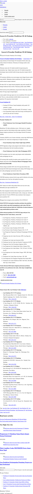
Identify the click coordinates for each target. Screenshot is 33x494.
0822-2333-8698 (12, 380)
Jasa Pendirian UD (10, 44)
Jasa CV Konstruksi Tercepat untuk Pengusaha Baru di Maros (17, 484)
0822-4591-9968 (11, 275)
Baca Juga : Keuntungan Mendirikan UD (9, 182)
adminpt (11, 39)
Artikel (5, 27)
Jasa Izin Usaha (6, 408)
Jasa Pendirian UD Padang (22, 44)
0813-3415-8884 (12, 331)
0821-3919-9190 (12, 372)
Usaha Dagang (26, 58)
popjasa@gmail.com (11, 277)
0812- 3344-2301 (12, 299)
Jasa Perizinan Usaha (18, 47)
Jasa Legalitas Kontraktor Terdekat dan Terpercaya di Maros (16, 480)
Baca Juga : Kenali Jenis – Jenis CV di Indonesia (11, 116)
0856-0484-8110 (12, 315)
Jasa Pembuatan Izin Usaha (17, 42)
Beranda (5, 24)
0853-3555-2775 (12, 323)
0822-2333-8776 (12, 356)
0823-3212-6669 (12, 348)
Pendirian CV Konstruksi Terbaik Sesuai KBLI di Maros (16, 482)
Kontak (5, 29)
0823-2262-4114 (12, 339)
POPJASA (23, 289)
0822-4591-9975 (12, 405)
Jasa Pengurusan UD (20, 410)
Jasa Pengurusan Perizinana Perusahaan (22, 45)
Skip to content (3, 1)
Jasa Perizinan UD (7, 47)
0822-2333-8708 (12, 364)
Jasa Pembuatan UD (14, 408)
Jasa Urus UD (15, 48)
